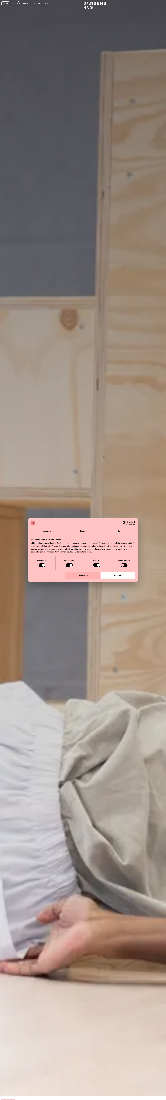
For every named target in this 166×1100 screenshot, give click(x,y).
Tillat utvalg (83, 575)
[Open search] (13, 3)
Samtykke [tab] (46, 531)
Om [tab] (119, 531)
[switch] (69, 565)
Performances (29, 3)
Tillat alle (118, 575)
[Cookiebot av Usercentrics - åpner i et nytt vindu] (124, 523)
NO (18, 3)
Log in (45, 3)
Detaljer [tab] (83, 531)
